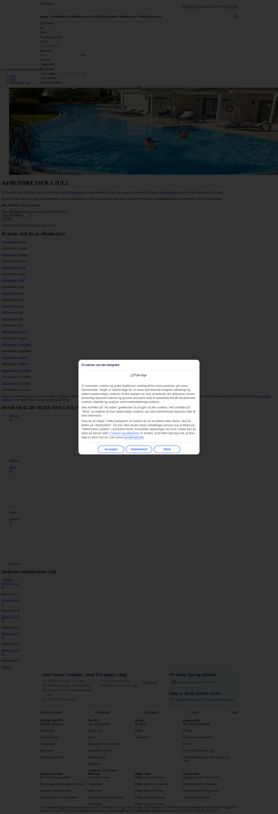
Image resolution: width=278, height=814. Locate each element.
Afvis (167, 449)
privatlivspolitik (134, 437)
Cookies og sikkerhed (124, 433)
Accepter (111, 449)
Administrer (139, 449)
